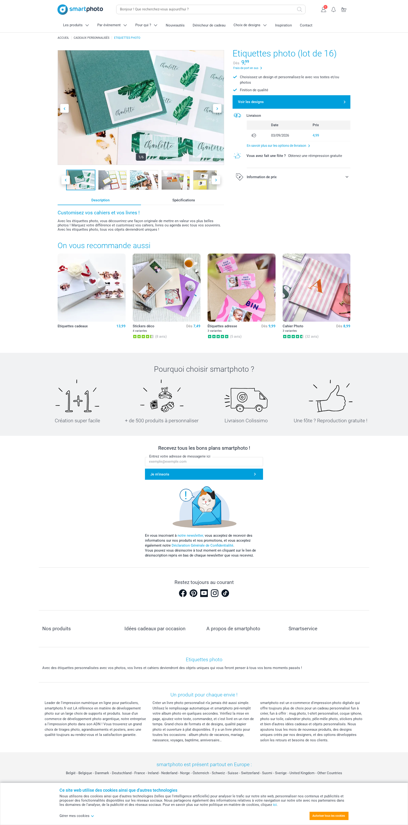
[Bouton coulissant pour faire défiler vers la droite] (217, 108)
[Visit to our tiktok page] (225, 593)
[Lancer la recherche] (299, 9)
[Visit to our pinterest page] (193, 593)
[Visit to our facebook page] (183, 593)
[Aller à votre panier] (344, 9)
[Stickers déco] (167, 288)
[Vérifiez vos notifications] (334, 9)
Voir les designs (251, 102)
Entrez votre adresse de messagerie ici (179, 456)
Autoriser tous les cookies (328, 815)
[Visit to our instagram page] (215, 593)
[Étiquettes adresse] (242, 288)
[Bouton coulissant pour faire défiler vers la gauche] (64, 108)
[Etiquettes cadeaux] (92, 288)
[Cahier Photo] (317, 288)
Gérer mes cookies (74, 816)
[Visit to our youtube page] (204, 593)
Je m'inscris (159, 474)
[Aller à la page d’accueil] (80, 9)
